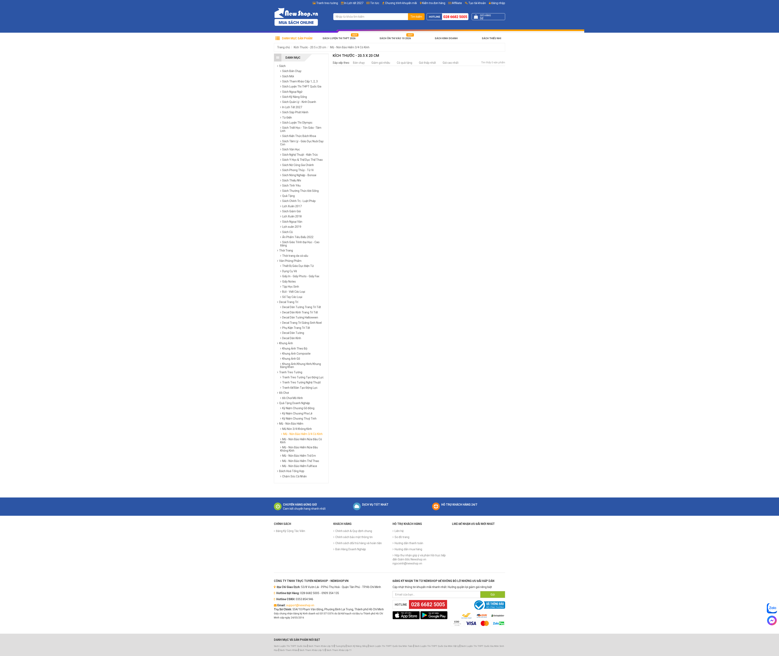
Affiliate (456, 3)
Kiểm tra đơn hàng (433, 3)
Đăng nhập (498, 3)
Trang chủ (283, 47)
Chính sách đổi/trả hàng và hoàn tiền (358, 543)
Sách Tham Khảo (289, 650)
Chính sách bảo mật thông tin (354, 537)
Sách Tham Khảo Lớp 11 (339, 650)
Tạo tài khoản (477, 3)
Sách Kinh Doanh (446, 38)
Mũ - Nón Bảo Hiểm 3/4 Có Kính (349, 47)
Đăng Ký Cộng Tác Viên (290, 531)
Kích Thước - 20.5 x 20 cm (310, 47)
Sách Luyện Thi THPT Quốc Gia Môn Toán (391, 646)
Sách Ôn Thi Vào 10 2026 (395, 38)
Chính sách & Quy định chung (353, 531)
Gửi (493, 594)
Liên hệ (399, 531)
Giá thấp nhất (427, 62)
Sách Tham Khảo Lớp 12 (312, 650)
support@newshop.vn (300, 605)
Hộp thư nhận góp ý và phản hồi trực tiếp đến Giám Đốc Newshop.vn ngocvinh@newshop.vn (419, 559)
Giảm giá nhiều (380, 62)
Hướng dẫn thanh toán (409, 543)
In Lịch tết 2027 (353, 3)
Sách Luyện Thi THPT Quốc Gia (290, 646)
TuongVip (340, 646)
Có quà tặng (404, 62)
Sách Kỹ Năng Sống (357, 646)
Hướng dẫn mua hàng (408, 549)
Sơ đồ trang (402, 537)
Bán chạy (359, 62)
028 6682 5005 (455, 17)
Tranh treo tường (327, 3)
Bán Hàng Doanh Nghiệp (350, 549)
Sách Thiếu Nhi (491, 38)
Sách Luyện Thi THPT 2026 (339, 38)
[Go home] (296, 16)
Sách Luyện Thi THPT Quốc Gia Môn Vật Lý (437, 646)
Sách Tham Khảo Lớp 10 (321, 646)
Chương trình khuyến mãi (401, 3)
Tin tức (374, 3)
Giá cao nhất (450, 62)
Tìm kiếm (416, 16)
